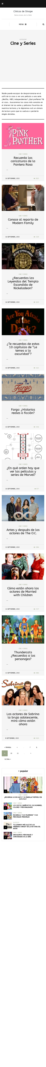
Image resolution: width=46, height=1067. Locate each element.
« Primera (7, 747)
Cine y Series (23, 154)
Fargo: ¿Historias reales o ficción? (23, 411)
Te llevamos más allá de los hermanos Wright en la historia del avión (26, 826)
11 (18, 753)
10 (11, 753)
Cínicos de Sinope (23, 11)
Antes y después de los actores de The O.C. (23, 531)
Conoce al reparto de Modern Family (23, 221)
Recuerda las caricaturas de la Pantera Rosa (23, 161)
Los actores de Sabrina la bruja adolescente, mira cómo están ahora (23, 719)
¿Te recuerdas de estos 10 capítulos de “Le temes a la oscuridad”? (23, 349)
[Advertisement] (23, 68)
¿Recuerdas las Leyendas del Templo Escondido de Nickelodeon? (23, 283)
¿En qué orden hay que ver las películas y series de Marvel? (23, 471)
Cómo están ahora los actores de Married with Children (23, 591)
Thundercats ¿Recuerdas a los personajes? (23, 655)
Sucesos (16, 822)
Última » (8, 759)
